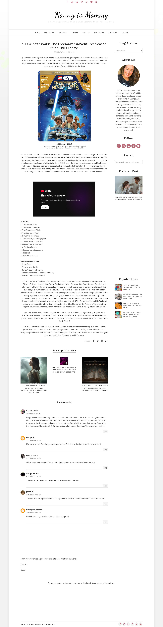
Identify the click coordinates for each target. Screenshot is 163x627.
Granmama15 (32, 410)
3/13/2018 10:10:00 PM (33, 414)
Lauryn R (30, 437)
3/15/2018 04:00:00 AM (33, 440)
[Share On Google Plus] (106, 341)
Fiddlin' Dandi (32, 455)
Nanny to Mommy (81, 15)
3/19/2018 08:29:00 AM (33, 513)
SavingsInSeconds (34, 510)
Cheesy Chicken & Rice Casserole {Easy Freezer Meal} (132, 306)
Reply (105, 431)
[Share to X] (98, 341)
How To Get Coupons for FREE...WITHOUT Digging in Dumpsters (132, 296)
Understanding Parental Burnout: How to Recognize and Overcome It (128, 198)
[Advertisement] (128, 239)
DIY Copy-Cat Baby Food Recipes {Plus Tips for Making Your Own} (131, 315)
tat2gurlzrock (32, 473)
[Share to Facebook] (93, 341)
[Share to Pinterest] (102, 341)
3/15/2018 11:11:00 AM (33, 476)
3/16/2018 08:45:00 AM (33, 495)
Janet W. (30, 491)
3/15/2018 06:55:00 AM (33, 458)
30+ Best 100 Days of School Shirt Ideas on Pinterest (131, 287)
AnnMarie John (50, 624)
